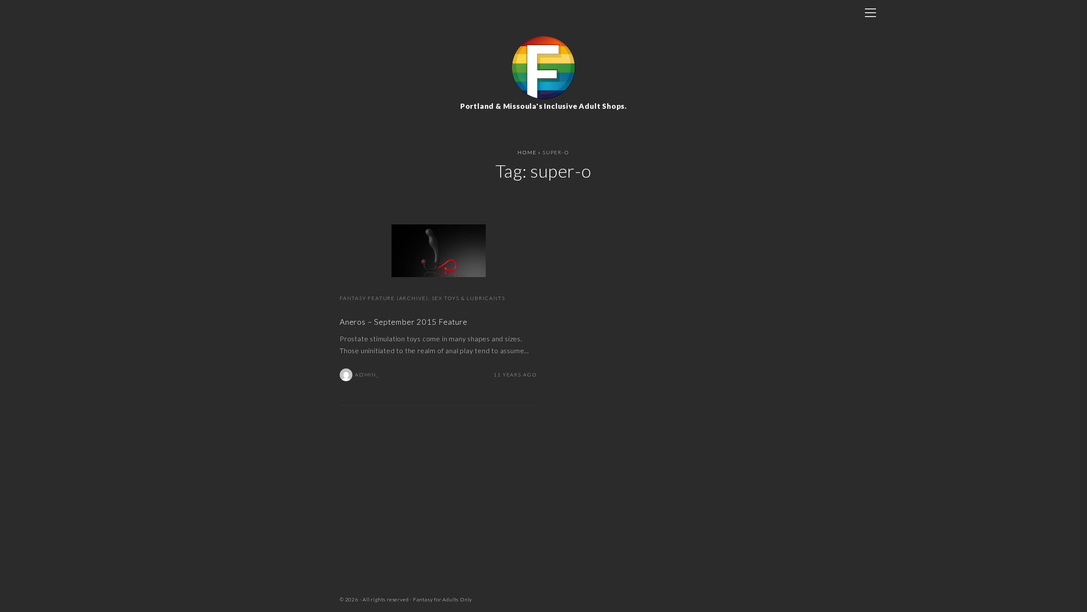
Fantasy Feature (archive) (384, 298)
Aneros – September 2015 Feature (403, 321)
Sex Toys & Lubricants (468, 298)
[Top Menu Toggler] (870, 12)
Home (527, 152)
